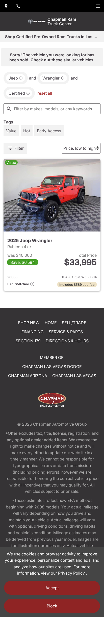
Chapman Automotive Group (60, 424)
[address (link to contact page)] (6, 6)
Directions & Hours (67, 340)
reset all (44, 93)
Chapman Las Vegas (74, 375)
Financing (32, 331)
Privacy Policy (72, 573)
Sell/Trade (74, 322)
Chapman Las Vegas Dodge (52, 366)
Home (51, 322)
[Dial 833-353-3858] (18, 6)
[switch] (98, 6)
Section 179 (28, 340)
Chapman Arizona (27, 375)
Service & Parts (66, 331)
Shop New (29, 322)
